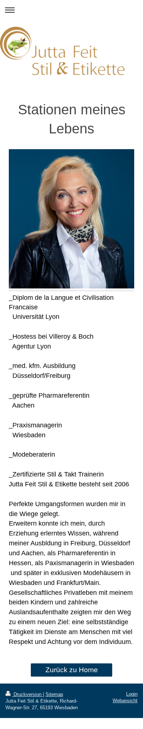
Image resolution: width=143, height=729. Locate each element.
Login (132, 694)
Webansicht (125, 700)
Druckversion (27, 694)
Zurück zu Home (71, 670)
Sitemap (54, 694)
